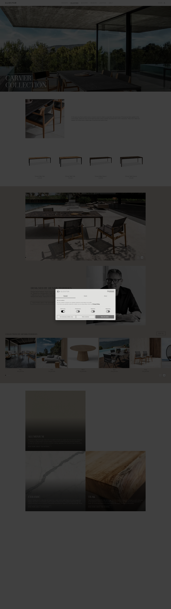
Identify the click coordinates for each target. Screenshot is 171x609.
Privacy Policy (96, 304)
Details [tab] (85, 295)
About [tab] (105, 295)
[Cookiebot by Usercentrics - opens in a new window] (108, 292)
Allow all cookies (105, 316)
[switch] (78, 311)
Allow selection (85, 316)
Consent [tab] (65, 295)
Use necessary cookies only (66, 316)
